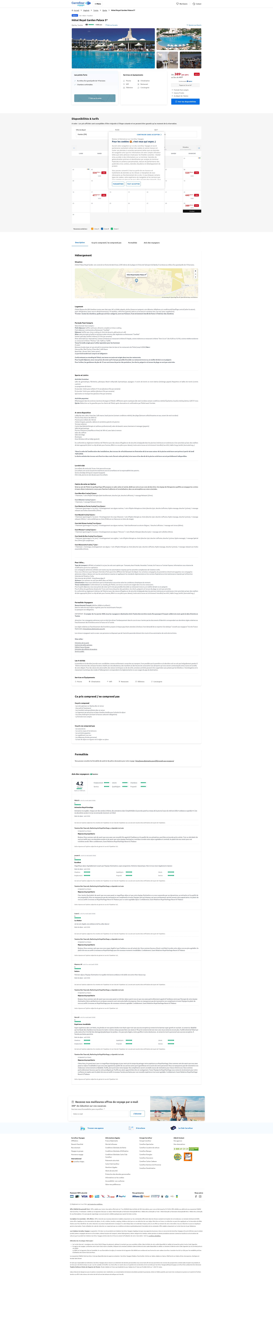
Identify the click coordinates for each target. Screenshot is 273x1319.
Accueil (76, 10)
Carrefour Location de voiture (149, 1148)
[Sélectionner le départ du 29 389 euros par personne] (192, 207)
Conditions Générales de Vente (115, 1148)
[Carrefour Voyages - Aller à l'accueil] (81, 3)
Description (80, 242)
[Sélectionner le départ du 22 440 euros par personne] (192, 196)
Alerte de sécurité (111, 1171)
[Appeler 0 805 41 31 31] (188, 1149)
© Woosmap (165, 297)
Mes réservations (179, 1144)
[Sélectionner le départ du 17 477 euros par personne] (99, 196)
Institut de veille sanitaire (83, 645)
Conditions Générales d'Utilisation (116, 1151)
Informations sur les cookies (114, 1177)
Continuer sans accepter (148, 135)
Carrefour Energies (145, 1154)
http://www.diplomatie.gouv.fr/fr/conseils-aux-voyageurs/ (154, 761)
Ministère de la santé (82, 643)
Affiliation (74, 1141)
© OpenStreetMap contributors (188, 297)
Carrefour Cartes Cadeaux (148, 1161)
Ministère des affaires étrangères (86, 649)
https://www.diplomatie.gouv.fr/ (94, 629)
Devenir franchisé (77, 1144)
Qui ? (156, 130)
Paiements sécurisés (112, 1160)
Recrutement (75, 1148)
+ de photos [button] (191, 60)
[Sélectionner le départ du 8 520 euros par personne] (192, 173)
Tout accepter (133, 184)
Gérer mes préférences (113, 1184)
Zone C (116, 229)
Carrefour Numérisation (147, 1168)
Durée (117, 130)
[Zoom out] (195, 274)
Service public (79, 651)
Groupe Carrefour (145, 1141)
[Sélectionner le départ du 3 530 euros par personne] (99, 173)
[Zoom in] (195, 271)
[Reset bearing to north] (195, 277)
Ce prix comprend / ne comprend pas (106, 242)
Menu (99, 4)
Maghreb (86, 10)
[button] (113, 48)
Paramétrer (118, 184)
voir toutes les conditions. (95, 1204)
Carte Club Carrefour (112, 1164)
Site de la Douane (111, 1144)
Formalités (132, 242)
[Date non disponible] (192, 162)
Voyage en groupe (77, 1151)
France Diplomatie (111, 1141)
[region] (136, 160)
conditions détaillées (154, 1236)
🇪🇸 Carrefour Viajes (77, 1161)
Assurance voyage (77, 1154)
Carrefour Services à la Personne (150, 1165)
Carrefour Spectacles (146, 1144)
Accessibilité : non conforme (114, 1181)
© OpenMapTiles (174, 297)
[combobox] (94, 133)
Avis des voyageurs (152, 242)
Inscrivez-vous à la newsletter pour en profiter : (88, 1109)
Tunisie (95, 10)
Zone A (96, 229)
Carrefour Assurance (146, 1158)
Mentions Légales (111, 1167)
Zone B (106, 229)
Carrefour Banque (145, 1151)
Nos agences (178, 1141)
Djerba (104, 10)
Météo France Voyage (82, 647)
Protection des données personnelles (117, 1174)
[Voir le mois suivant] (198, 148)
